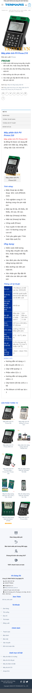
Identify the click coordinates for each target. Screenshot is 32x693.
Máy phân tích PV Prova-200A (24, 518)
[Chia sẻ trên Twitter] (10, 93)
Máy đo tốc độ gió (8, 660)
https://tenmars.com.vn (11, 587)
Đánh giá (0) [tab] (7, 126)
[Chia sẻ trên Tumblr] (3, 98)
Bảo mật (5, 639)
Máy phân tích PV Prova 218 (8, 422)
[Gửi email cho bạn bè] (14, 93)
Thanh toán (6, 632)
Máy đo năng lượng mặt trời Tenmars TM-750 (24, 495)
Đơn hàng (6, 608)
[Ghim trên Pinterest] (18, 93)
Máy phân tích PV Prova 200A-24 (8, 445)
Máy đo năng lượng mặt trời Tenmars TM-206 (24, 470)
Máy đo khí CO (7, 667)
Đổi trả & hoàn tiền (9, 646)
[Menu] (2, 5)
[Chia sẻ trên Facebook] (7, 93)
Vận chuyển (6, 642)
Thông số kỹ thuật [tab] (9, 123)
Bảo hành (6, 635)
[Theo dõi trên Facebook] (21, 682)
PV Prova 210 (18, 89)
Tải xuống (6, 612)
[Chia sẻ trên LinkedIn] (25, 93)
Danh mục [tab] (6, 115)
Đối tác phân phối (7, 599)
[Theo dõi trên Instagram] (24, 682)
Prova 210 (10, 89)
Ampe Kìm (6, 671)
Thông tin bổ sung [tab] (9, 119)
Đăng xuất (6, 623)
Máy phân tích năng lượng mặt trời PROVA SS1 (24, 446)
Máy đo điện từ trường (10, 656)
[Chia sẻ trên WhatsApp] (3, 93)
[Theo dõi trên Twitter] (27, 682)
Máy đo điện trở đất (9, 664)
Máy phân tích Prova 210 (11, 87)
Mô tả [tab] (5, 111)
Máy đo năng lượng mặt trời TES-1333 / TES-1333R (8, 495)
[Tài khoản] (26, 5)
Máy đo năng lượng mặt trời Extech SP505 (8, 519)
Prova (13, 57)
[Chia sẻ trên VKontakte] (21, 93)
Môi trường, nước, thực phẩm (18, 10)
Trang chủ (4, 10)
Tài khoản (6, 619)
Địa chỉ (5, 616)
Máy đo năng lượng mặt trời (20, 11)
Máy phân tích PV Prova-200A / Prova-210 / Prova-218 (8, 471)
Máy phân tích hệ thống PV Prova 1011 (24, 423)
